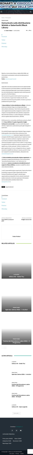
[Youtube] (20, 430)
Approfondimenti (9, 187)
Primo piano (8, 17)
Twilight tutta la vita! (26, 219)
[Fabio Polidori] (3, 30)
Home (3, 17)
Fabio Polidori (9, 30)
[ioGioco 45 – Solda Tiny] (16, 262)
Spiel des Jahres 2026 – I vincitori (16, 309)
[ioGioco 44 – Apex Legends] (6, 406)
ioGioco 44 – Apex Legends (19, 407)
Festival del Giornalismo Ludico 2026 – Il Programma (16, 341)
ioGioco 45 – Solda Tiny (16, 276)
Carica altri (16, 413)
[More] (16, 49)
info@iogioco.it (19, 426)
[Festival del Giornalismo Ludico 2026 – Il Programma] (16, 328)
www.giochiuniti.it (6, 181)
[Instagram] (16, 430)
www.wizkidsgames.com (7, 135)
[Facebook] (12, 430)
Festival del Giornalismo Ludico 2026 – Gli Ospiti (21, 396)
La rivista (16, 274)
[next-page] (5, 348)
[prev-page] (3, 348)
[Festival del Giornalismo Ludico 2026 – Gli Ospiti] (6, 395)
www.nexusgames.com (10, 79)
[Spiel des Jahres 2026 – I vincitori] (16, 295)
